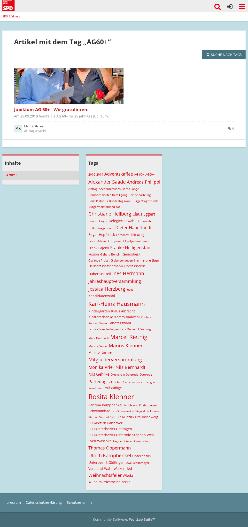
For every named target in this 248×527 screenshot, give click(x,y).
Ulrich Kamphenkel (109, 455)
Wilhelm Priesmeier (104, 482)
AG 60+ (139, 174)
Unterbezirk (141, 456)
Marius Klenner (126, 345)
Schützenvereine (123, 411)
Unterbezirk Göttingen (106, 462)
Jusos (129, 289)
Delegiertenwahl (122, 220)
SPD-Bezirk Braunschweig (137, 417)
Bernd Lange (130, 189)
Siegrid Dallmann (147, 411)
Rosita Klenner (111, 396)
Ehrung (137, 234)
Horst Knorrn (134, 266)
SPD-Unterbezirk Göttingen (110, 428)
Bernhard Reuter (99, 195)
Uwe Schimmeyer (137, 463)
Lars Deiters (128, 329)
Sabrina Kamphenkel (105, 405)
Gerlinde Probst (98, 260)
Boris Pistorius (98, 201)
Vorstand (95, 468)
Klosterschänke (100, 317)
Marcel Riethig (128, 337)
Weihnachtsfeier (105, 475)
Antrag (93, 189)
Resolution (95, 388)
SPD (113, 417)
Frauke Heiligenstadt (131, 247)
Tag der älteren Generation (131, 441)
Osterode (146, 374)
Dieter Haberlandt (133, 227)
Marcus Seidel (98, 346)
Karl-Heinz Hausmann (116, 304)
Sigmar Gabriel (98, 417)
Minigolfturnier (100, 352)
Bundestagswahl (120, 201)
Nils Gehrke (98, 374)
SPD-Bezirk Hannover (105, 423)
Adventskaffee (118, 174)
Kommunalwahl (127, 317)
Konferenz (148, 317)
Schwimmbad (99, 411)
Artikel (11, 175)
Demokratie (145, 221)
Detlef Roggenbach (101, 228)
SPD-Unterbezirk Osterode (109, 435)
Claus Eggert (143, 214)
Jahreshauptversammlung (114, 281)
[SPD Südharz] (8, 5)
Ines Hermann (128, 273)
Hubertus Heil (99, 273)
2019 (99, 174)
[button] (242, 6)
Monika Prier (101, 367)
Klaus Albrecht (123, 311)
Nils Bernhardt (130, 367)
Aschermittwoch (110, 189)
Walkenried (123, 468)
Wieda (128, 475)
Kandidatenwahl (101, 296)
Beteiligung (119, 195)
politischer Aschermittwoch (126, 382)
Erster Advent (97, 241)
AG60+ (150, 174)
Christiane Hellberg (109, 213)
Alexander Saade (107, 181)
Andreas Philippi (143, 182)
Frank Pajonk (98, 248)
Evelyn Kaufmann (136, 241)
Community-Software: (124, 519)
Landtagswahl (119, 323)
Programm (153, 382)
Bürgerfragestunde (145, 201)
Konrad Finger (97, 323)
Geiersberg (131, 254)
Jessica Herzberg (106, 289)
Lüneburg (144, 329)
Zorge (126, 482)
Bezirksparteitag (140, 195)
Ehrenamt (122, 235)
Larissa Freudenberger (103, 329)
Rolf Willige (113, 388)
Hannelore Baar (146, 260)
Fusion (93, 254)
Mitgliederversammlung (115, 359)
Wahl (108, 468)
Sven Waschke (99, 441)
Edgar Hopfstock (101, 234)
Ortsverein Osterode (124, 374)
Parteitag (97, 381)
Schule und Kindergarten (140, 405)
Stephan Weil (143, 435)
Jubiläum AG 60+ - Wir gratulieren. (51, 109)
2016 (91, 174)
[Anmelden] (229, 6)
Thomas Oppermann (109, 448)
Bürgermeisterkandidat (104, 207)
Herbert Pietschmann (105, 266)
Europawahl (116, 241)
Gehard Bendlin (110, 254)
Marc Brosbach (98, 338)
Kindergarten (99, 311)
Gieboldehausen (122, 260)
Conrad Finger (98, 221)
